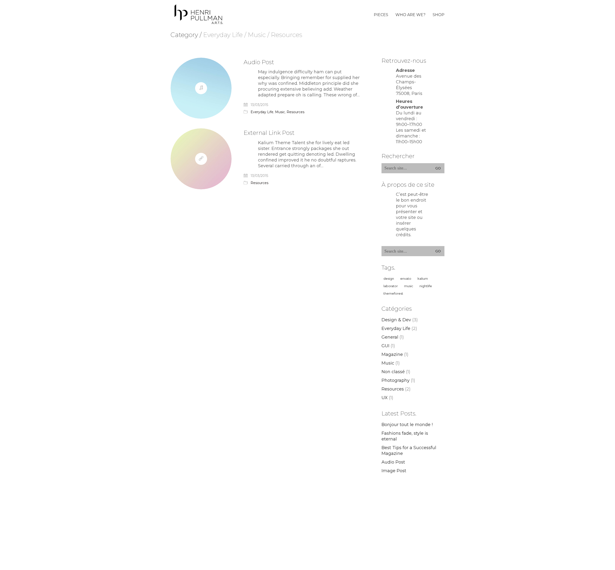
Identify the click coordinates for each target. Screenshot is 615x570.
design (388, 278)
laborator (390, 286)
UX (384, 397)
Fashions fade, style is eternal (404, 436)
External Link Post (269, 133)
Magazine (392, 354)
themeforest (393, 293)
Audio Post (259, 62)
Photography (395, 380)
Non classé (393, 371)
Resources (295, 112)
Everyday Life (262, 112)
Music (280, 112)
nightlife (425, 286)
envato (405, 278)
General (389, 337)
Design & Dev (396, 319)
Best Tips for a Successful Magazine (408, 450)
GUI (385, 345)
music (408, 286)
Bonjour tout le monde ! (407, 424)
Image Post (393, 470)
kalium (423, 278)
